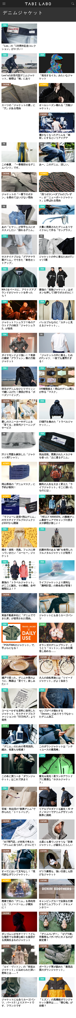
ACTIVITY (43, 85)
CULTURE (6, 85)
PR (4, 144)
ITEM (4, 25)
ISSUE (42, 625)
